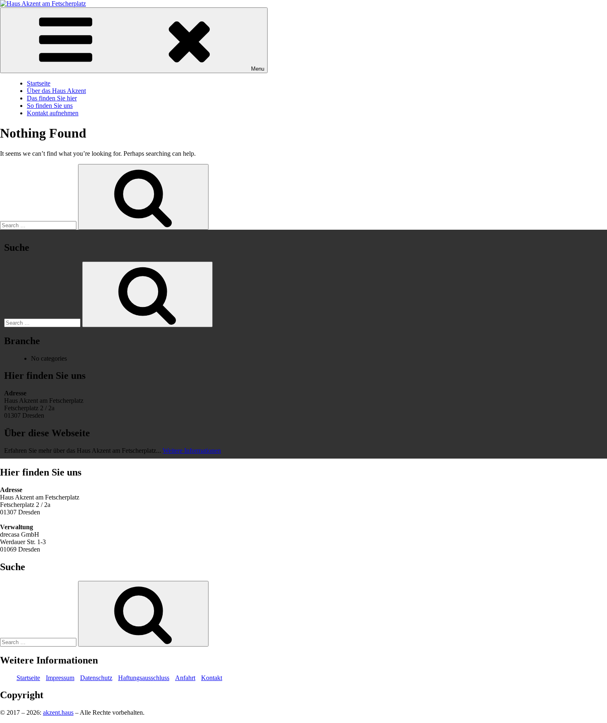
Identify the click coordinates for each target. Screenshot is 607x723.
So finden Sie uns (50, 105)
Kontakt (211, 677)
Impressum (60, 677)
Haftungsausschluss (143, 677)
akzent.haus (58, 712)
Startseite (38, 83)
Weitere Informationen (192, 450)
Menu (257, 69)
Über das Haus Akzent (56, 90)
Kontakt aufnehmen (52, 113)
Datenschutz (96, 677)
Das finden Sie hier (52, 98)
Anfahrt (185, 677)
